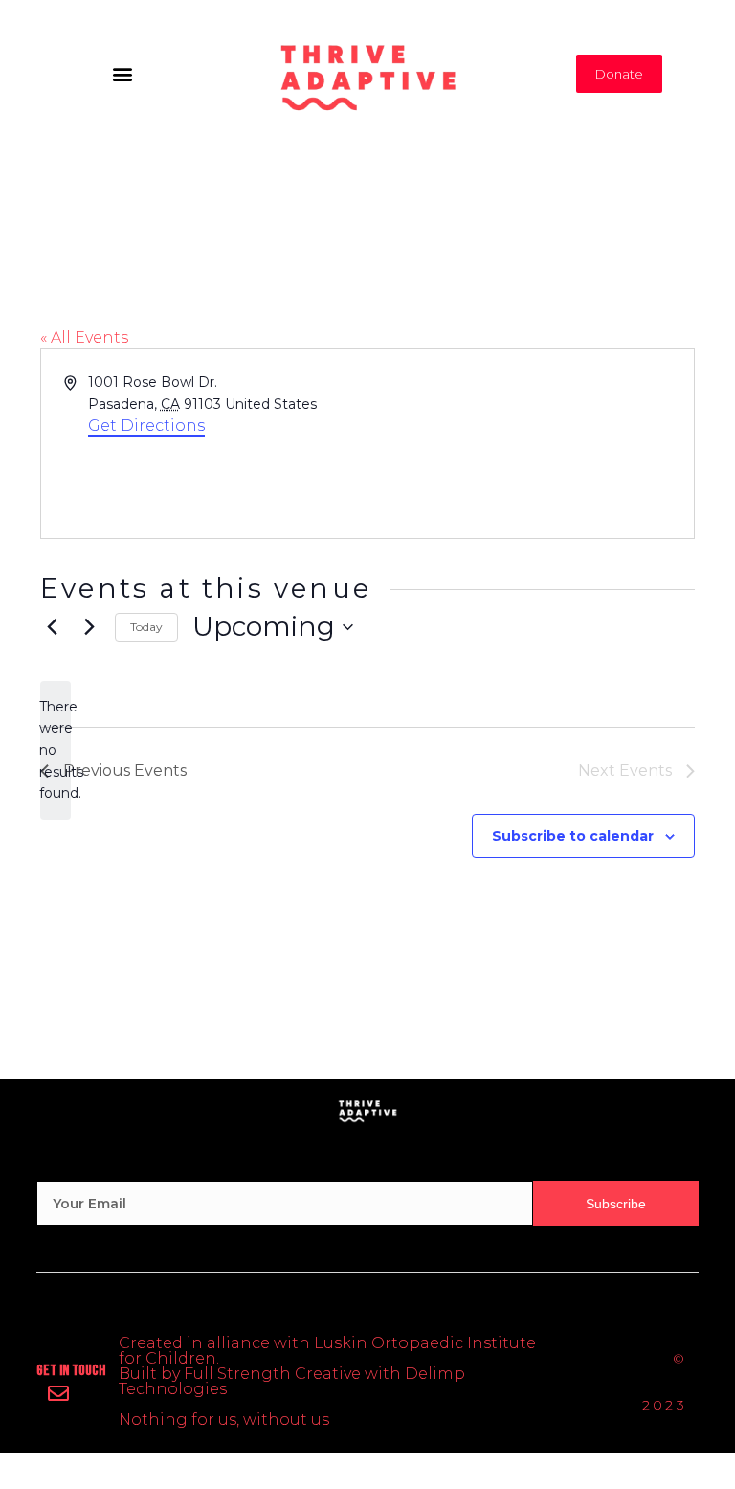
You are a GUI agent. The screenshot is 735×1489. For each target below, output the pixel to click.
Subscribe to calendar (573, 836)
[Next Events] (89, 627)
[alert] (55, 750)
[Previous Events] (51, 627)
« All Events (84, 337)
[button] (122, 73)
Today (146, 627)
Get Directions (146, 426)
